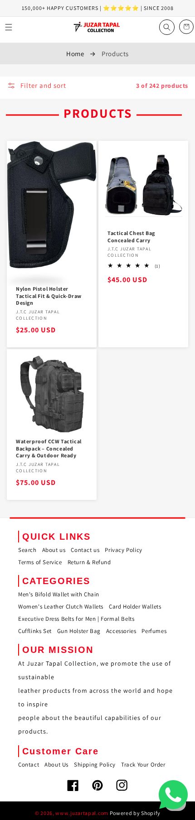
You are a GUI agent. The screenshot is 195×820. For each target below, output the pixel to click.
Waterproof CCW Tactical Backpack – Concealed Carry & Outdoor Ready (49, 448)
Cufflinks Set (35, 631)
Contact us (85, 550)
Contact (28, 764)
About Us (56, 764)
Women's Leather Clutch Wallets (60, 606)
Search (27, 550)
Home (75, 53)
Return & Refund (89, 562)
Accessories (121, 631)
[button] (8, 27)
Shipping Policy (95, 764)
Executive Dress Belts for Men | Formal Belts (76, 619)
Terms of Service (40, 562)
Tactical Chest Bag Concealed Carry (131, 237)
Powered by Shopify (135, 813)
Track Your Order (143, 764)
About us (54, 550)
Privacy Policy (123, 550)
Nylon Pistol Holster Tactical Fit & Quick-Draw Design (49, 295)
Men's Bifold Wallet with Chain (58, 594)
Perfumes (153, 631)
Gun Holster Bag (79, 631)
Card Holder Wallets (135, 606)
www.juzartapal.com (81, 813)
